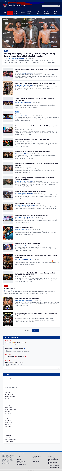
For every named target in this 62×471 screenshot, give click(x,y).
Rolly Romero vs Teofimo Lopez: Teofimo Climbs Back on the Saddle (32, 151)
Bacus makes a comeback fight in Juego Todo (27, 298)
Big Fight (19, 459)
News (10, 12)
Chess (34, 459)
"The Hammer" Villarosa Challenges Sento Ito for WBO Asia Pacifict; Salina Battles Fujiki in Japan (36, 256)
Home (4, 12)
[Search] (58, 6)
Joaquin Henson (21, 115)
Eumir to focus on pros (21, 114)
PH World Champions (47, 12)
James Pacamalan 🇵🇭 (10, 347)
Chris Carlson (20, 153)
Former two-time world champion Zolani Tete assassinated (30, 191)
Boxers (23, 12)
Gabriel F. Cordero (21, 73)
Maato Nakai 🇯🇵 (22, 347)
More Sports (56, 12)
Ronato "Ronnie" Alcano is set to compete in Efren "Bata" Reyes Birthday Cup (35, 83)
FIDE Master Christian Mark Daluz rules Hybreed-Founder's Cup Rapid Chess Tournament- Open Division (34, 178)
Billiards (34, 458)
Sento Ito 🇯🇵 (19, 353)
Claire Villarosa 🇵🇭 (9, 353)
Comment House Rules (53, 465)
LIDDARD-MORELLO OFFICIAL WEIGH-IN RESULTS (27, 203)
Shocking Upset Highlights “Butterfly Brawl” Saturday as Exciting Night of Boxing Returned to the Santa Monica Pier (29, 54)
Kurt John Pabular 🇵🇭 (10, 362)
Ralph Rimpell (20, 245)
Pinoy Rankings (38, 12)
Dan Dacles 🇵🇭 (8, 339)
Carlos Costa (20, 259)
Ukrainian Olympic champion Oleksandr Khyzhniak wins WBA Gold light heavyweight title (36, 70)
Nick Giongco (8, 290)
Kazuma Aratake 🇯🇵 (23, 362)
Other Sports (36, 461)
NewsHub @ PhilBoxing (11, 58)
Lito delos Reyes (20, 229)
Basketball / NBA (37, 456)
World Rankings (29, 12)
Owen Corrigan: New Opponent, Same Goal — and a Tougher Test (32, 139)
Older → (35, 330)
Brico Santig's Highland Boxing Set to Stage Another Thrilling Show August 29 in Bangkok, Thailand (36, 314)
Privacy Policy (51, 458)
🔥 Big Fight (15, 12)
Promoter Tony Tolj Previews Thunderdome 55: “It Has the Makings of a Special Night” (35, 126)
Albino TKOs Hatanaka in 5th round (24, 227)
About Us (50, 456)
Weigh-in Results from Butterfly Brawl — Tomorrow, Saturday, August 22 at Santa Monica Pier (36, 164)
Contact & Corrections (53, 467)
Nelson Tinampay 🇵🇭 (19, 339)
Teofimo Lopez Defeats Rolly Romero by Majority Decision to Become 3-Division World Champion (35, 99)
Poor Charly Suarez (9, 288)
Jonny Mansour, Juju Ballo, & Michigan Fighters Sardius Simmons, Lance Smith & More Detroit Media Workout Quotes (35, 274)
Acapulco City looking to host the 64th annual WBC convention (31, 215)
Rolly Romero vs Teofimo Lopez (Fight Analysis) (27, 244)
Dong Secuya (20, 102)
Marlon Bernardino (21, 85)
